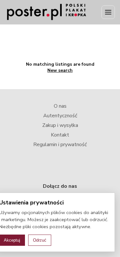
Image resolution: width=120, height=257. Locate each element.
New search (60, 70)
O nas (60, 106)
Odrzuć (39, 240)
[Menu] (108, 12)
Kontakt (60, 134)
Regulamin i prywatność (60, 144)
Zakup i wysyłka (60, 125)
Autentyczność (60, 115)
